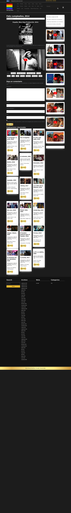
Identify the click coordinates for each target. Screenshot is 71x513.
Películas (21, 3)
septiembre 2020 (24, 286)
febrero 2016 (23, 300)
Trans (33, 6)
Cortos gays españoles (31, 73)
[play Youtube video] (25, 60)
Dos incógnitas (24, 137)
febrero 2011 (23, 356)
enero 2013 (23, 342)
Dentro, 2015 (11, 162)
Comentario (9, 86)
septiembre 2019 (24, 288)
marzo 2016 (23, 298)
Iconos (42, 6)
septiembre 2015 (24, 308)
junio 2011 (23, 351)
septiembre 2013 (24, 339)
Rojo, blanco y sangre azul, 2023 (52, 16)
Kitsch (38, 6)
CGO (8, 142)
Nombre (8, 102)
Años (18, 6)
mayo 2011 (23, 352)
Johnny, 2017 (24, 185)
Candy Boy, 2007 (38, 210)
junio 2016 (23, 293)
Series (29, 3)
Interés (33, 3)
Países (40, 3)
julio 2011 (22, 349)
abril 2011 (23, 354)
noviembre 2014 (24, 325)
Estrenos (18, 8)
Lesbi (29, 6)
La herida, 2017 (25, 257)
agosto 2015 (23, 310)
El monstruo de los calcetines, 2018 (11, 259)
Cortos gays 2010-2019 (21, 73)
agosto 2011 (23, 347)
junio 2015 (23, 313)
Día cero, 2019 (11, 210)
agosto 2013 (23, 340)
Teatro (18, 10)
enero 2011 (23, 357)
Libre (22, 8)
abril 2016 (23, 296)
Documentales (26, 8)
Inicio (18, 3)
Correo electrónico (10, 108)
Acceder (37, 283)
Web (7, 114)
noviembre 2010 (24, 359)
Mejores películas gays (34, 8)
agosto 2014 (23, 330)
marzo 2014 (23, 337)
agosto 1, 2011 (37, 165)
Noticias (25, 6)
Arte (40, 8)
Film (51, 283)
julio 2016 (22, 291)
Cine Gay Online (9, 10)
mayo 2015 (23, 315)
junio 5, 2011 (10, 182)
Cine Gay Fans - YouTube (51, 0)
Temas (37, 3)
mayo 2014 (23, 335)
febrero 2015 (23, 320)
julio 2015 (22, 312)
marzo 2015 (23, 318)
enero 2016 (23, 301)
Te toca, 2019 (37, 233)
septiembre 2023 (24, 283)
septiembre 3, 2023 (11, 141)
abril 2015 (23, 317)
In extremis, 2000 (25, 156)
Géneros (21, 6)
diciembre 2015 (24, 303)
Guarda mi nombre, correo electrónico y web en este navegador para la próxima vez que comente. (25, 121)
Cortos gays (13, 73)
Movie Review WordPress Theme (31, 368)
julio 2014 (22, 332)
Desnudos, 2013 (38, 163)
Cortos (26, 3)
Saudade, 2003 (11, 180)
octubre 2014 (23, 327)
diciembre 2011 (23, 344)
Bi (35, 6)
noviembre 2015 (24, 305)
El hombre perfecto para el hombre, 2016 (25, 234)
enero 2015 (23, 322)
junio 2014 (23, 334)
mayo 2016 (23, 295)
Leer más (10, 150)
